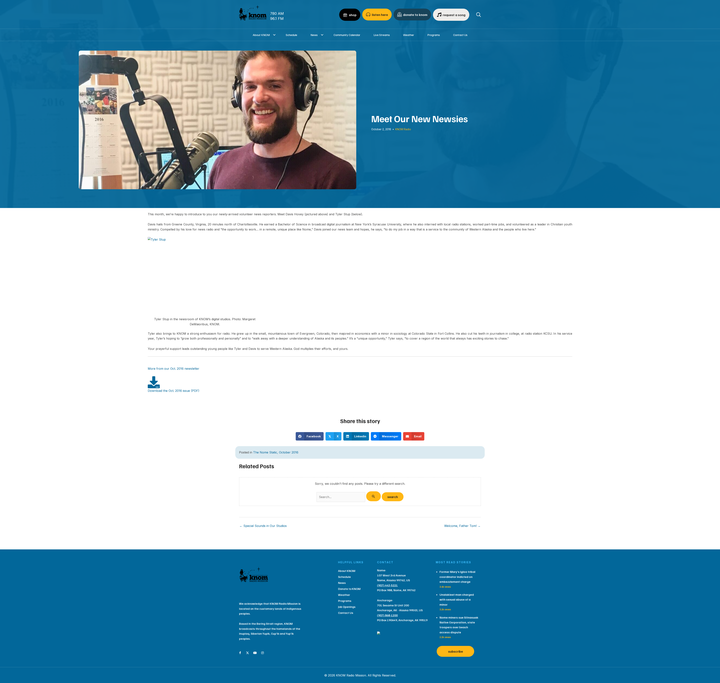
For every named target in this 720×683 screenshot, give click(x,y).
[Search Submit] (373, 496)
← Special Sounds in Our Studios (263, 525)
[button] (274, 35)
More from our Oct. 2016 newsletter (173, 368)
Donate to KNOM (349, 589)
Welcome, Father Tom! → (462, 525)
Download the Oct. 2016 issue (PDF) (173, 391)
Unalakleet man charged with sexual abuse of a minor (457, 599)
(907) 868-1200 (387, 615)
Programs (433, 35)
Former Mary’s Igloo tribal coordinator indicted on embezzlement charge (457, 577)
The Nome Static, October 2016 (275, 452)
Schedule (291, 35)
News (314, 35)
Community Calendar (347, 35)
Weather (408, 35)
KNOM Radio (403, 129)
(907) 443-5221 (387, 585)
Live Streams (382, 35)
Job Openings (347, 607)
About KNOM (261, 35)
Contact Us (460, 35)
